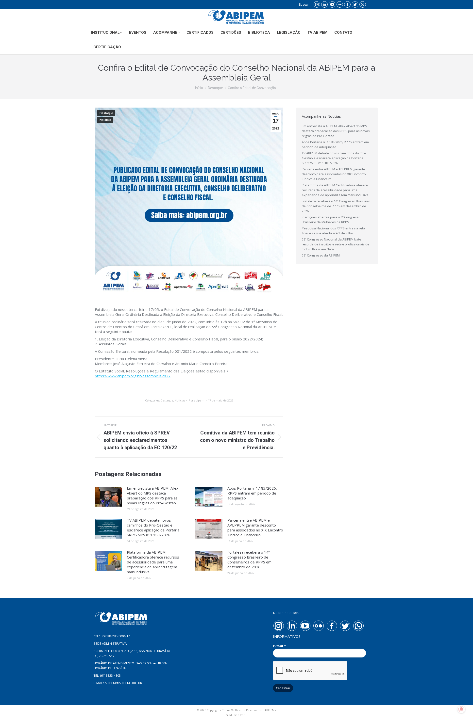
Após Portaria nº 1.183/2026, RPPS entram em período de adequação (252, 493)
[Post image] (108, 497)
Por (196, 400)
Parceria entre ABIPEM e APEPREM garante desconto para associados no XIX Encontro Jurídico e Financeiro (255, 527)
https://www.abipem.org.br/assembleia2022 (132, 375)
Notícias (105, 120)
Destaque (106, 113)
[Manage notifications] (461, 709)
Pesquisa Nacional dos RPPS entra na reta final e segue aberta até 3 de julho (333, 230)
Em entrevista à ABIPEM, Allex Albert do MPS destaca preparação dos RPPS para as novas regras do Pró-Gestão (152, 495)
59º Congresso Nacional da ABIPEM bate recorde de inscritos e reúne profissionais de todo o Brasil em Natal (335, 244)
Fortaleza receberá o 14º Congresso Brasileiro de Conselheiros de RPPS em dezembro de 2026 (249, 559)
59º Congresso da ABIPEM (321, 255)
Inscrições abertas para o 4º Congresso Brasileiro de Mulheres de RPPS (331, 219)
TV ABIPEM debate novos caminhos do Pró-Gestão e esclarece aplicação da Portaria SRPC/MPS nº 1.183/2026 (153, 527)
